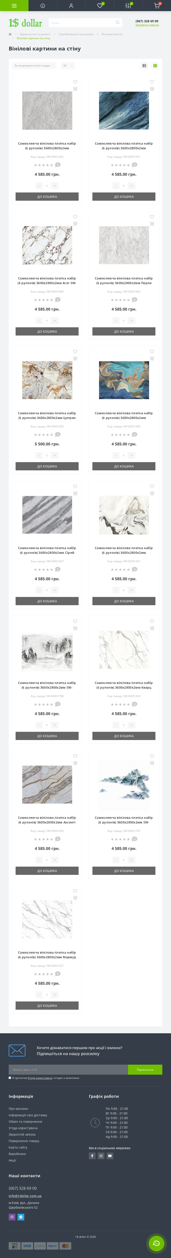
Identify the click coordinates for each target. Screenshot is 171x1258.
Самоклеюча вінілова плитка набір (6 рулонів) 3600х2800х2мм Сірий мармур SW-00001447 (47, 552)
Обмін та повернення (25, 1121)
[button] (71, 5)
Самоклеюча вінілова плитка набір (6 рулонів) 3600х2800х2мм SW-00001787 (124, 822)
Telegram (21, 1217)
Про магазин (18, 1108)
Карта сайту (18, 1147)
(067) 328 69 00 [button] (23, 1188)
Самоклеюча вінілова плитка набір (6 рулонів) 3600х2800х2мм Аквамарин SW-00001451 (124, 148)
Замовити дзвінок (147, 25)
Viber (12, 1217)
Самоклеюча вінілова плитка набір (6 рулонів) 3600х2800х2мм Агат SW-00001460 (47, 283)
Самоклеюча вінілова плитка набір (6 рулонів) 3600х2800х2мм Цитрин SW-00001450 (47, 418)
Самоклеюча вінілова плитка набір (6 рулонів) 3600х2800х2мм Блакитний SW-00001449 (124, 418)
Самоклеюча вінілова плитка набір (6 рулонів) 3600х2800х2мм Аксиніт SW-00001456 (47, 822)
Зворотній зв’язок (22, 1134)
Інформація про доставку (28, 1115)
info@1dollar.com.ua (25, 1196)
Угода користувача (40, 1078)
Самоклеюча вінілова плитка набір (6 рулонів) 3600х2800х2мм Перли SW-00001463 (124, 283)
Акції (12, 1160)
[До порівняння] (75, 89)
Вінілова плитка (112, 34)
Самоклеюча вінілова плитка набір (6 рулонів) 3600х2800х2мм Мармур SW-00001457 (47, 957)
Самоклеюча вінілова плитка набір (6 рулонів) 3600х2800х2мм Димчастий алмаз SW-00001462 (47, 148)
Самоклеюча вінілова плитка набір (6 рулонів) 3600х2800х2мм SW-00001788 (47, 687)
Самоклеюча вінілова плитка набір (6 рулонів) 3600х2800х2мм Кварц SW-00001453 (124, 687)
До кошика (47, 196)
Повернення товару (24, 1141)
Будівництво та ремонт (35, 34)
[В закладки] (75, 82)
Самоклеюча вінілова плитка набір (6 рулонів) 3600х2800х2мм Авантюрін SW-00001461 (124, 552)
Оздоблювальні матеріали (76, 34)
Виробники (17, 1154)
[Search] (117, 22)
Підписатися (145, 1070)
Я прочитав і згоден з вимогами (45, 1078)
